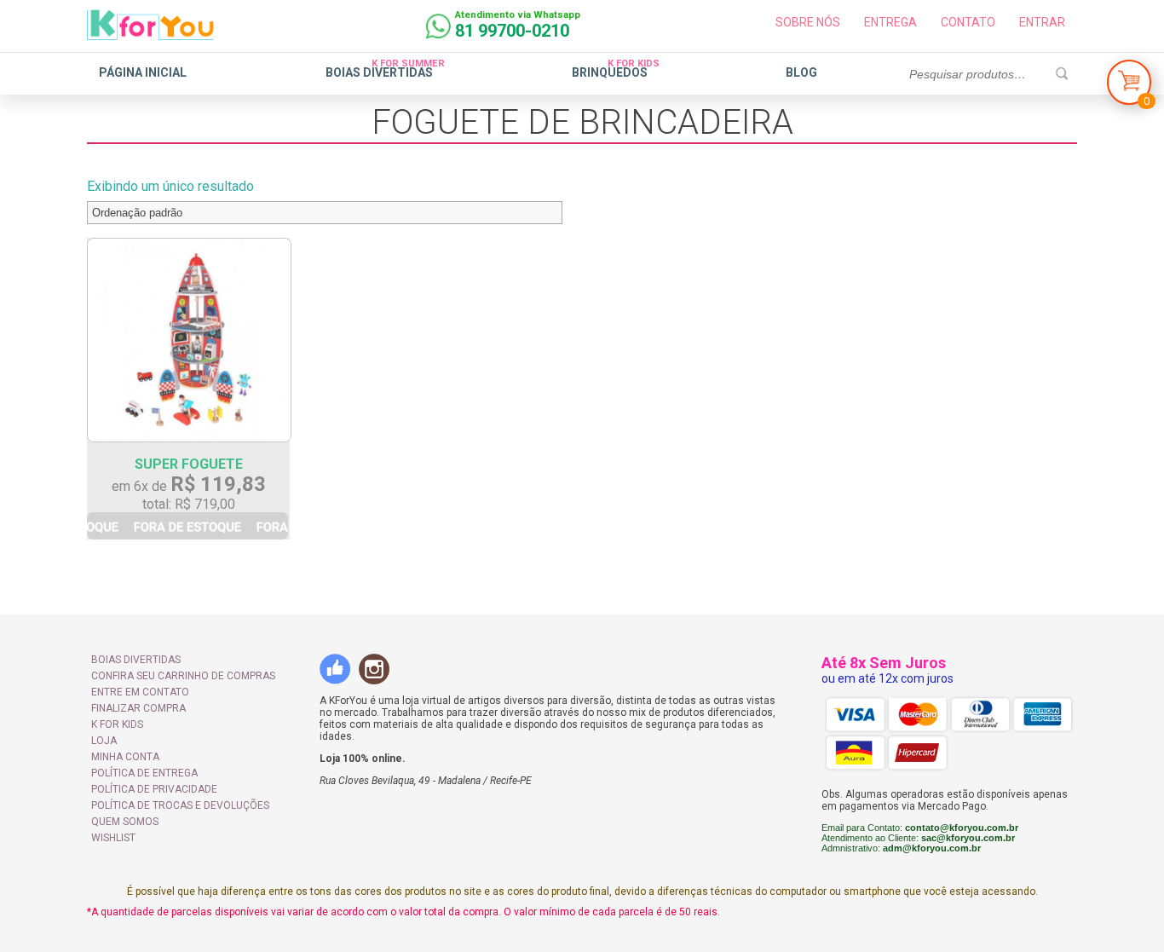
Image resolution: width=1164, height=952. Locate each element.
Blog (801, 72)
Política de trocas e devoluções (180, 805)
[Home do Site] (150, 33)
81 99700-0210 (512, 30)
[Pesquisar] (1062, 74)
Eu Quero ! (187, 525)
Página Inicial (143, 72)
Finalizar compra (138, 708)
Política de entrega (144, 773)
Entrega (890, 22)
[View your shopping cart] (1129, 86)
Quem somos (124, 822)
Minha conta (125, 757)
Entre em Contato (140, 692)
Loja (104, 741)
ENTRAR (1042, 22)
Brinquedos (610, 72)
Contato (968, 22)
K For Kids (117, 724)
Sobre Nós (807, 22)
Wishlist (113, 838)
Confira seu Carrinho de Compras (183, 676)
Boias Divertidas (379, 72)
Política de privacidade (154, 789)
